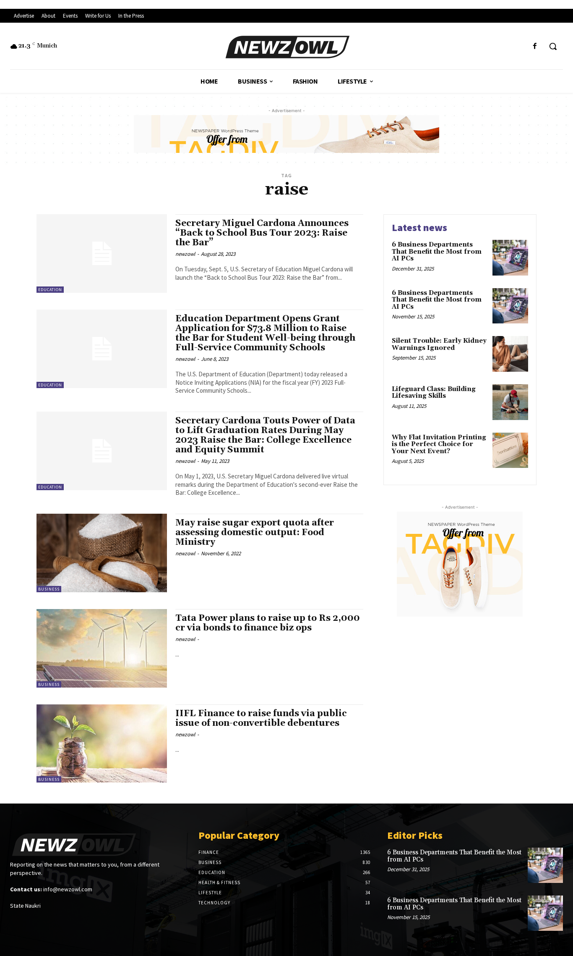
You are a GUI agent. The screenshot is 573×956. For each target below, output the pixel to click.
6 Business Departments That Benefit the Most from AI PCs (437, 252)
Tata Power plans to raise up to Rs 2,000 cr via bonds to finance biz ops (267, 623)
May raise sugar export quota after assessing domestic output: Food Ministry (254, 532)
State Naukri (25, 905)
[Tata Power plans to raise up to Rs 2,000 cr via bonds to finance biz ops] (101, 648)
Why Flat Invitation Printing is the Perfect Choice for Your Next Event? (439, 444)
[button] (553, 46)
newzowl (185, 253)
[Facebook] (535, 46)
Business (49, 589)
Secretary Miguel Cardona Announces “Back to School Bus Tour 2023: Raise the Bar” (262, 233)
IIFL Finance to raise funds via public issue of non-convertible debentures (261, 718)
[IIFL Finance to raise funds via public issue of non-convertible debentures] (101, 743)
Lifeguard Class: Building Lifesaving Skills (434, 392)
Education (50, 289)
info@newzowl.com (67, 889)
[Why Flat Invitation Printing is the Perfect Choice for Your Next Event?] (510, 450)
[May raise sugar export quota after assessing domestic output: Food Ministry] (101, 553)
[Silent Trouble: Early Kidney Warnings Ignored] (510, 354)
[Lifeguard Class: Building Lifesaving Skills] (510, 402)
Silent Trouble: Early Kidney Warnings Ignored (439, 344)
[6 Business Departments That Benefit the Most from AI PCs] (510, 258)
